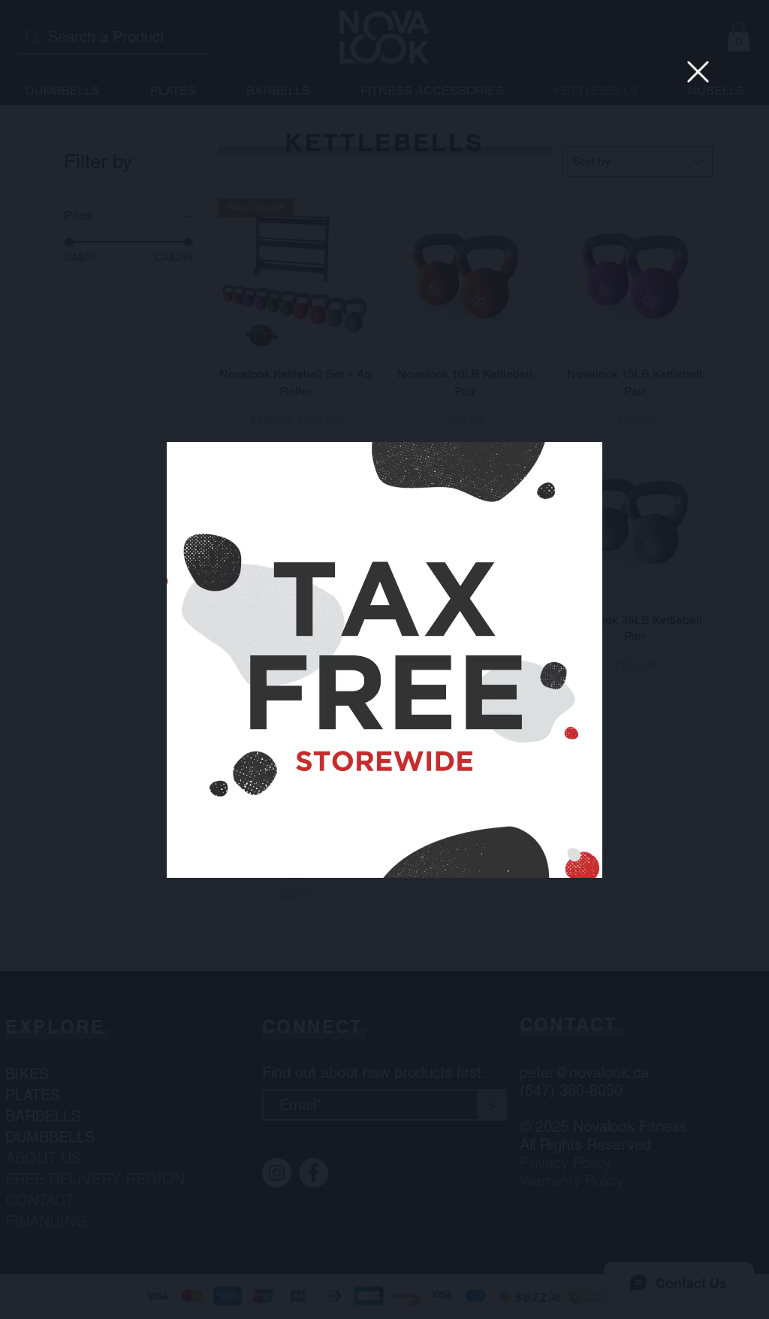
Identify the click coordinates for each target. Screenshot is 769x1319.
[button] (698, 71)
